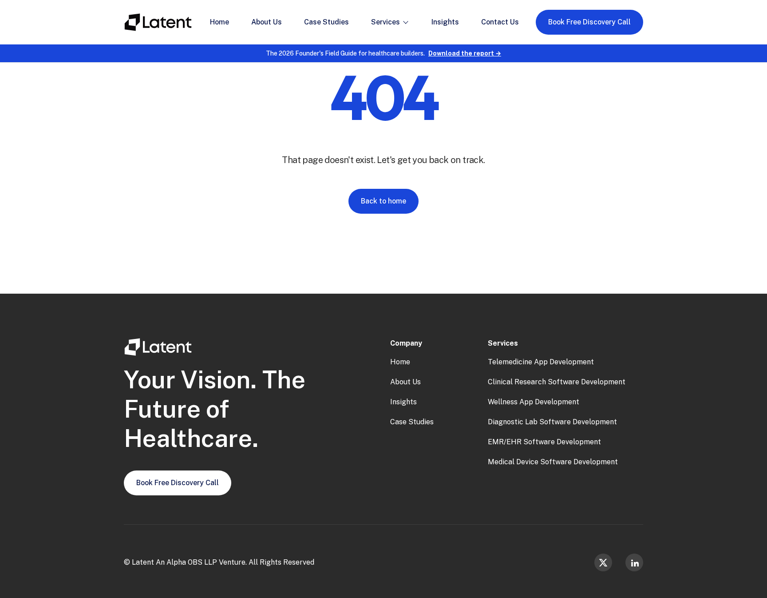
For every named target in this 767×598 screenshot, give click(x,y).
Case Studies (412, 422)
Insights (403, 402)
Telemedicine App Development (541, 362)
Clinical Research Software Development (556, 382)
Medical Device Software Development (553, 462)
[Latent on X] (603, 562)
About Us (405, 382)
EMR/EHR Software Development (544, 442)
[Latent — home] (158, 22)
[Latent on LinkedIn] (634, 562)
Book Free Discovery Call (589, 22)
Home (400, 362)
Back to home (383, 201)
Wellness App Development (533, 402)
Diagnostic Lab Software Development (552, 422)
